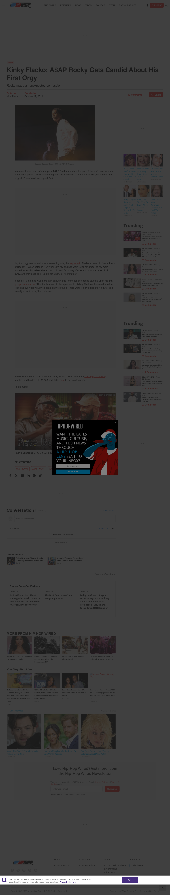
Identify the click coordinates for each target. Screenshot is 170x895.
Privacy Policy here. (68, 882)
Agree (130, 879)
